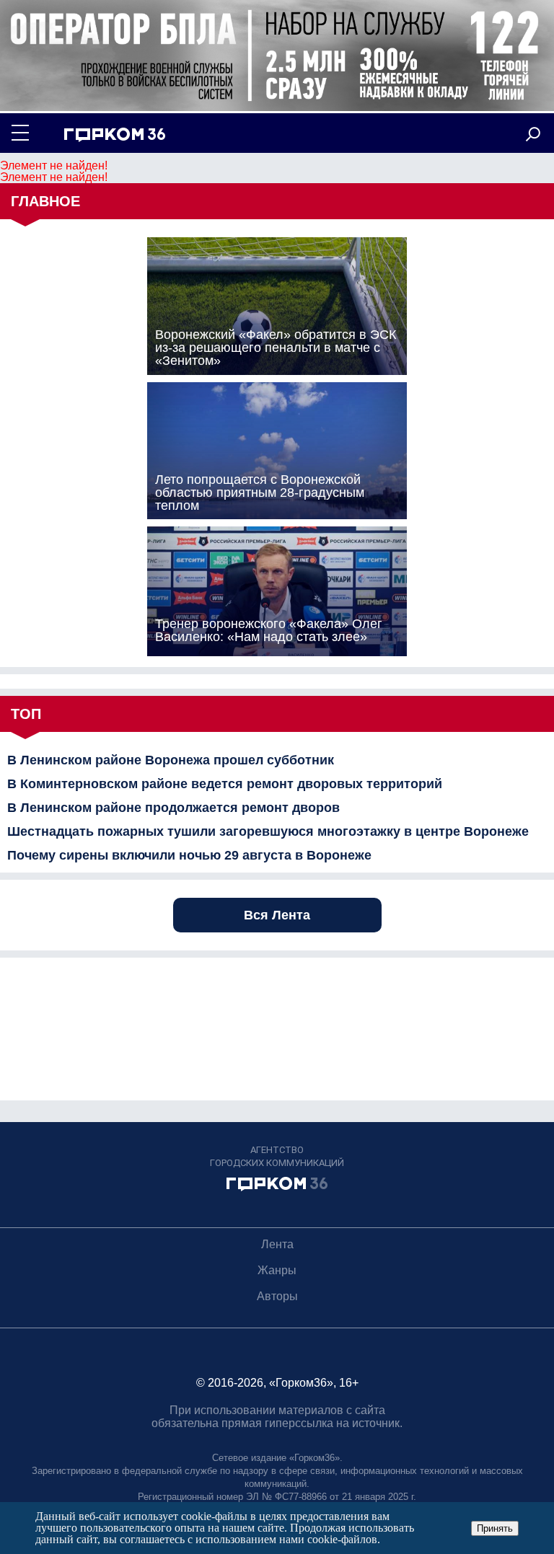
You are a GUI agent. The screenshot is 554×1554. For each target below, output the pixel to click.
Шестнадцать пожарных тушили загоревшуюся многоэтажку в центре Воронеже (268, 831)
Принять (495, 1528)
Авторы (277, 1296)
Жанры (277, 1270)
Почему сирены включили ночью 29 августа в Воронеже (189, 855)
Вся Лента (277, 915)
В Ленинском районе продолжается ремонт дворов (173, 807)
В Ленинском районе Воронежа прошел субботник (170, 760)
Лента (277, 1244)
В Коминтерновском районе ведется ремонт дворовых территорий (224, 783)
